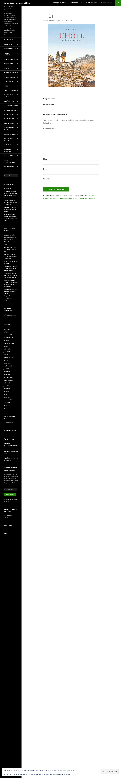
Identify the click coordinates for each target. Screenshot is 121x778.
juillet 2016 (7, 405)
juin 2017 (6, 394)
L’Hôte (70, 21)
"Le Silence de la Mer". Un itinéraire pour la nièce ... (10, 249)
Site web (46, 179)
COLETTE (6, 68)
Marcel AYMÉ (8, 44)
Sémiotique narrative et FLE (17, 3)
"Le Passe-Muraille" (9, 301)
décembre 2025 (8, 335)
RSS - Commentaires (10, 518)
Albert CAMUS (8, 64)
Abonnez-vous (9, 495)
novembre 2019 (8, 374)
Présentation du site (10, 188)
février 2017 (7, 397)
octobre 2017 (8, 391)
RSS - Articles (8, 516)
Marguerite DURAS (10, 72)
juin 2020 (6, 369)
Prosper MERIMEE (9, 114)
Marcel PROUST (9, 119)
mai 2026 (6, 332)
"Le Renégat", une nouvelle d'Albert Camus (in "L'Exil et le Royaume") (11, 275)
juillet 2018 (7, 386)
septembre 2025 (9, 343)
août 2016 (7, 403)
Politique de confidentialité (9, 161)
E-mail (45, 169)
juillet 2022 (7, 352)
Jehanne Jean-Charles (8, 96)
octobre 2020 (8, 366)
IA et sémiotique (106, 3)
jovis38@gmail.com (10, 315)
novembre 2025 (8, 338)
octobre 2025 (8, 340)
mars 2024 (7, 346)
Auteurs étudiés (9, 39)
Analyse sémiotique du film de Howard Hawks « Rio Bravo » (10, 202)
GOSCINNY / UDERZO (10, 77)
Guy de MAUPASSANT (10, 105)
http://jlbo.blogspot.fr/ (10, 439)
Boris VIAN (7, 145)
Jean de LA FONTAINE (10, 90)
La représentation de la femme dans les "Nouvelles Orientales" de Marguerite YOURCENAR (10, 294)
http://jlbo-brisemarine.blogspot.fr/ (11, 445)
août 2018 (7, 383)
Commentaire (49, 128)
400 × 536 (61, 21)
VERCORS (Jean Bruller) (8, 139)
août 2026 (7, 329)
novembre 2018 (8, 380)
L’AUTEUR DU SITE (91, 3)
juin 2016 (6, 408)
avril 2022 (7, 354)
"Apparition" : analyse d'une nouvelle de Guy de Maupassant (10, 268)
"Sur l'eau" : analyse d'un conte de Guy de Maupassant (10, 256)
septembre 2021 (9, 357)
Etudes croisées (9, 155)
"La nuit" (6, 244)
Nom (45, 159)
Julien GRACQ (8, 81)
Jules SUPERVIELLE (9, 134)
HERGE (6, 86)
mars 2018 (7, 388)
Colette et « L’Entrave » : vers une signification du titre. (11, 209)
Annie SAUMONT (9, 123)
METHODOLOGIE (76, 3)
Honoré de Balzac (10, 48)
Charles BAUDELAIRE (7, 54)
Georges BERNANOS (10, 59)
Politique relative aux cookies (61, 774)
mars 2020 (7, 371)
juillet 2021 (7, 360)
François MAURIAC (10, 110)
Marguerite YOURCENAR (8, 150)
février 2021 (7, 363)
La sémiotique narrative (58, 3)
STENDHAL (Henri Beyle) (9, 128)
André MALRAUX (9, 101)
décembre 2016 (8, 400)
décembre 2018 (8, 377)
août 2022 (7, 349)
